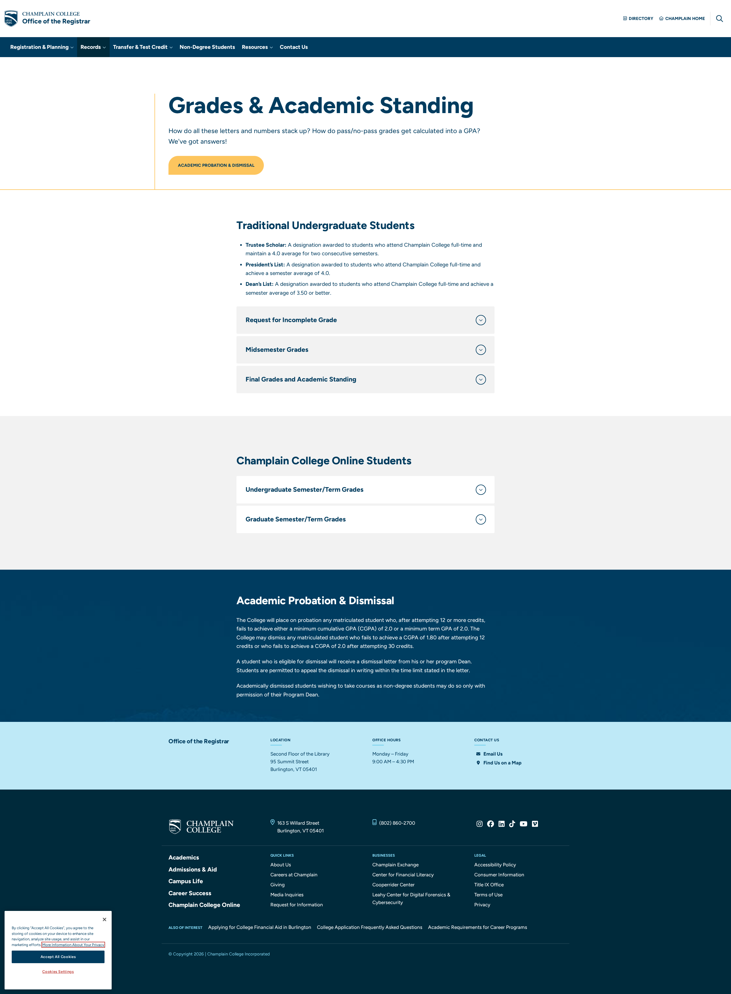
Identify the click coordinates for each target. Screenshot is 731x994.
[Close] (104, 919)
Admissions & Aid (192, 869)
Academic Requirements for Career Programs (477, 927)
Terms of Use (488, 894)
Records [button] (91, 47)
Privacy (482, 904)
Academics (183, 857)
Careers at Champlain (294, 874)
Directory (641, 18)
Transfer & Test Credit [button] (141, 47)
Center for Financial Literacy (403, 874)
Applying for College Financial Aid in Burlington (259, 927)
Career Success (189, 893)
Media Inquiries (287, 894)
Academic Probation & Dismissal (216, 165)
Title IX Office (489, 884)
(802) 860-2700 (397, 823)
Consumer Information (499, 874)
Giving (277, 884)
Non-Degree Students (207, 47)
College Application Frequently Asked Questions (369, 927)
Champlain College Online (204, 904)
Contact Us (294, 47)
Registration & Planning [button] (40, 47)
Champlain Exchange (395, 865)
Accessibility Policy (495, 865)
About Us (280, 865)
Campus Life (185, 881)
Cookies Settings (58, 972)
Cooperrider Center (393, 884)
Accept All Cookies (58, 957)
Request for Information (296, 904)
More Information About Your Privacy (73, 945)
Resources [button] (255, 47)
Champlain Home (685, 18)
